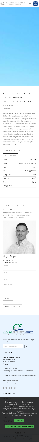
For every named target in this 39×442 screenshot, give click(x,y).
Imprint (20, 435)
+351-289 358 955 (11, 262)
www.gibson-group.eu (10, 381)
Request (8, 298)
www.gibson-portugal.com (11, 383)
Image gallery (10, 155)
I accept (19, 421)
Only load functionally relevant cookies (19, 426)
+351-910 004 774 (11, 260)
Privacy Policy (19, 432)
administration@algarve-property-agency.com (20, 376)
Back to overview (13, 150)
